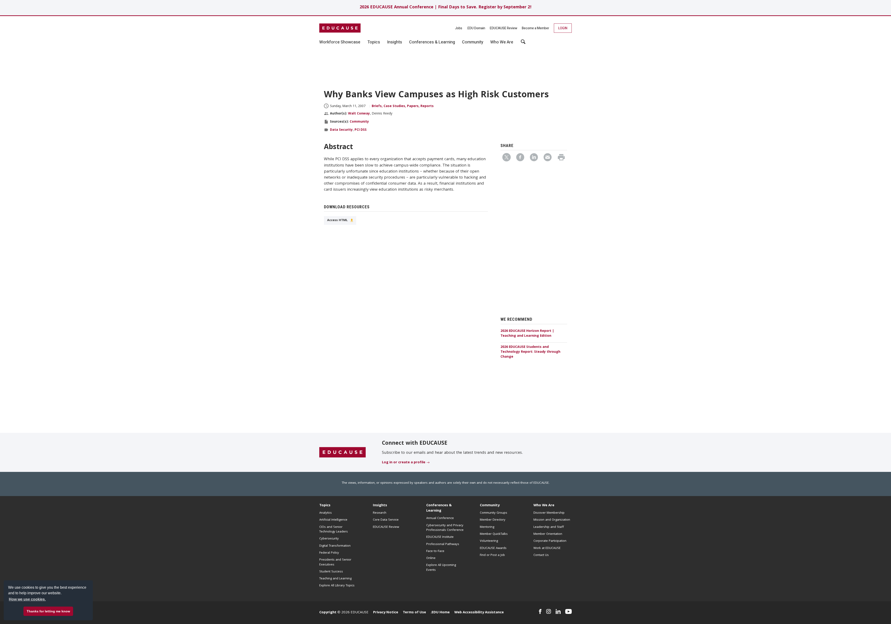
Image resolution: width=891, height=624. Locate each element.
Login (562, 28)
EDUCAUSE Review (503, 28)
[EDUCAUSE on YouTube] (568, 611)
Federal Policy (329, 552)
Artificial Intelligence (333, 520)
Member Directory (492, 520)
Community (359, 122)
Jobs (458, 28)
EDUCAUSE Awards (493, 548)
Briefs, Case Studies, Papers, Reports (403, 106)
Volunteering (489, 541)
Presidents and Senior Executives (335, 562)
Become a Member (535, 28)
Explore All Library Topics (337, 585)
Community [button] (472, 42)
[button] (821, 613)
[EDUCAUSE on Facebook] (540, 611)
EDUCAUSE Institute (440, 537)
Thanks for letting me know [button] (48, 611)
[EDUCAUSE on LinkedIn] (558, 611)
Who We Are (543, 506)
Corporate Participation (549, 541)
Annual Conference (440, 518)
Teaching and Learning (335, 578)
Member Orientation (547, 534)
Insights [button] (394, 42)
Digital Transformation (335, 546)
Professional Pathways (442, 544)
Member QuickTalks (494, 534)
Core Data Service (386, 520)
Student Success (331, 571)
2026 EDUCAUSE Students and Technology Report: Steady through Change (530, 352)
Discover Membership (549, 513)
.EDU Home (440, 613)
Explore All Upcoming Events (441, 567)
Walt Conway (359, 114)
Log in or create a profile (403, 463)
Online (431, 558)
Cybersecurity (329, 538)
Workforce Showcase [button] (339, 42)
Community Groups (493, 513)
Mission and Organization (551, 520)
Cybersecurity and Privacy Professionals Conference (445, 528)
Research (379, 513)
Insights (380, 506)
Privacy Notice (385, 613)
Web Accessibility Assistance (479, 613)
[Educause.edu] (342, 453)
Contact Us (541, 555)
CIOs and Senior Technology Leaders (333, 529)
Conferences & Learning (439, 508)
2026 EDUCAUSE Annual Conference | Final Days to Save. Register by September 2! (446, 7)
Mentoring (487, 527)
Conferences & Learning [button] (432, 42)
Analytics (325, 513)
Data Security (341, 130)
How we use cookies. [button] (27, 599)
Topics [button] (373, 42)
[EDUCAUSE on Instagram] (548, 611)
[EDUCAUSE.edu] (340, 28)
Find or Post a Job (492, 555)
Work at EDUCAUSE (547, 548)
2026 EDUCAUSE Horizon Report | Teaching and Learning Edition (527, 333)
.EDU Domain (476, 28)
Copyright (327, 613)
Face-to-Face (435, 551)
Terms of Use (414, 613)
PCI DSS (361, 130)
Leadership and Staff (548, 527)
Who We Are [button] (501, 42)
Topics (324, 506)
